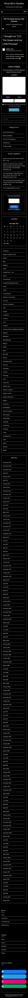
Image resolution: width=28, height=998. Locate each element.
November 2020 (7, 466)
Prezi (4, 379)
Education (3, 949)
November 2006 (7, 740)
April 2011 (5, 551)
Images (5, 311)
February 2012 (6, 516)
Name (8, 97)
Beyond (5, 258)
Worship (5, 447)
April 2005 (5, 808)
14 (4, 235)
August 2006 (6, 751)
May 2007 (5, 719)
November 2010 (7, 569)
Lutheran (5, 325)
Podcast (5, 372)
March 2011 (6, 555)
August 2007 (6, 708)
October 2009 (6, 615)
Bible (4, 261)
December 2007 (7, 694)
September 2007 (7, 704)
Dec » (8, 243)
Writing (5, 450)
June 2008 (5, 672)
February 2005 (6, 815)
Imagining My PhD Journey (13, 188)
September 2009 (7, 619)
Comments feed (5, 921)
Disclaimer (4, 946)
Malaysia (5, 333)
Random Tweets (7, 393)
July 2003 (5, 882)
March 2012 (6, 512)
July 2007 (5, 711)
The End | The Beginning (9, 139)
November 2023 (7, 462)
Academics (6, 251)
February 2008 (6, 687)
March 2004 (6, 854)
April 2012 (5, 509)
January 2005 (6, 818)
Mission (5, 343)
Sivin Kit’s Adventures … (9, 132)
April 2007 (5, 722)
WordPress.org (5, 925)
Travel (4, 432)
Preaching (5, 375)
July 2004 (5, 840)
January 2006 (6, 776)
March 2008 (6, 683)
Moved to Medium (7, 135)
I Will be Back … (7, 143)
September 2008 (7, 662)
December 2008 (7, 651)
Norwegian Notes (7, 361)
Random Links (6, 386)
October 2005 (6, 786)
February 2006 (6, 772)
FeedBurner (17, 209)
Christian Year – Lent (8, 272)
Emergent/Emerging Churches (10, 283)
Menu (25, 11)
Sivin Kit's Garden (14, 3)
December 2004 (7, 822)
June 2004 (5, 843)
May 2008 (5, 676)
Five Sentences (7, 293)
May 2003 (5, 890)
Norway (5, 358)
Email (20, 97)
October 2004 (6, 829)
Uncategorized (6, 436)
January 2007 (6, 733)
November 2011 (7, 526)
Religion (5, 400)
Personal (5, 365)
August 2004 (6, 836)
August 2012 (6, 501)
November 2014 (7, 469)
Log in (2, 915)
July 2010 (5, 583)
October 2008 (6, 658)
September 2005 (7, 790)
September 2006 (7, 747)
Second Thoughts (7, 411)
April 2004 (5, 850)
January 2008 (6, 690)
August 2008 (6, 665)
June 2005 (5, 800)
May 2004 (5, 847)
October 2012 (6, 498)
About (2, 939)
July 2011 (5, 541)
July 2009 (5, 626)
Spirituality (5, 422)
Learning (5, 318)
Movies (5, 347)
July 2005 (5, 797)
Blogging (5, 265)
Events (4, 286)
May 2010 (5, 590)
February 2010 (6, 601)
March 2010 (6, 598)
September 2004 (7, 833)
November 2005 (7, 783)
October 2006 (6, 743)
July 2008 (5, 669)
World (4, 443)
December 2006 (7, 736)
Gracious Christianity (8, 304)
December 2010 (7, 565)
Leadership (6, 315)
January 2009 (6, 647)
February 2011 (6, 558)
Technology (6, 425)
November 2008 (7, 654)
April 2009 (5, 637)
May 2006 (5, 761)
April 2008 (5, 679)
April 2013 (5, 480)
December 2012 (7, 491)
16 (11, 235)
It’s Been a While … (7, 146)
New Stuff (5, 354)
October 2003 (6, 872)
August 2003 (6, 879)
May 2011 (5, 548)
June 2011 (5, 544)
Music (4, 350)
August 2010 (6, 580)
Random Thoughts (8, 390)
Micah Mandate (7, 340)
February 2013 (6, 484)
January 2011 (6, 562)
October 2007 (6, 701)
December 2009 (7, 608)
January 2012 (6, 519)
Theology (5, 429)
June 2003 (5, 886)
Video (4, 439)
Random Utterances (8, 397)
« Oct (4, 243)
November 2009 (7, 612)
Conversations (6, 279)
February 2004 (6, 857)
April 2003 (5, 893)
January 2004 (6, 861)
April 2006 (5, 765)
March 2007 (6, 726)
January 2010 (6, 605)
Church (5, 276)
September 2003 (7, 875)
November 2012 (7, 494)
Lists (4, 322)
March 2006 (6, 768)
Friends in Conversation (9, 297)
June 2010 (5, 587)
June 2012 (5, 505)
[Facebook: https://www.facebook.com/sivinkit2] (14, 971)
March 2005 (6, 811)
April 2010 (5, 594)
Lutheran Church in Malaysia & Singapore (13, 329)
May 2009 (5, 633)
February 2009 (6, 644)
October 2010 (6, 573)
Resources (6, 404)
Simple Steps (6, 418)
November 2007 (7, 697)
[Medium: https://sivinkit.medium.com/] (14, 986)
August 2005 (6, 793)
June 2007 (5, 715)
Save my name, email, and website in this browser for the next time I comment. (15, 105)
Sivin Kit (14, 26)
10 (14, 232)
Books (4, 268)
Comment (14, 75)
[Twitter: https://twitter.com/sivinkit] (14, 976)
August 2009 (6, 622)
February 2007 (6, 729)
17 (14, 235)
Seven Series (6, 414)
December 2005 (7, 779)
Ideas (4, 308)
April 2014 (5, 473)
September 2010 (7, 576)
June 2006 (5, 758)
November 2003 (7, 868)
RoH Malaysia (6, 407)
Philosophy (6, 368)
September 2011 (7, 533)
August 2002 (6, 900)
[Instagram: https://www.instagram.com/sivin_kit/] (14, 981)
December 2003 (7, 865)
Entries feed (4, 918)
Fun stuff (5, 301)
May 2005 (5, 804)
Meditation (5, 336)
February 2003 (6, 897)
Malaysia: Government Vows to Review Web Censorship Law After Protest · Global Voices (14, 166)
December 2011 (7, 523)
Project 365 (6, 382)
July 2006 (5, 754)
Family (4, 290)
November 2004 (7, 825)
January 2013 (6, 487)
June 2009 (5, 630)
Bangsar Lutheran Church (9, 254)
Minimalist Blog (9, 995)
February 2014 (6, 476)
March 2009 (6, 640)
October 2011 (6, 530)
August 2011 (6, 537)
